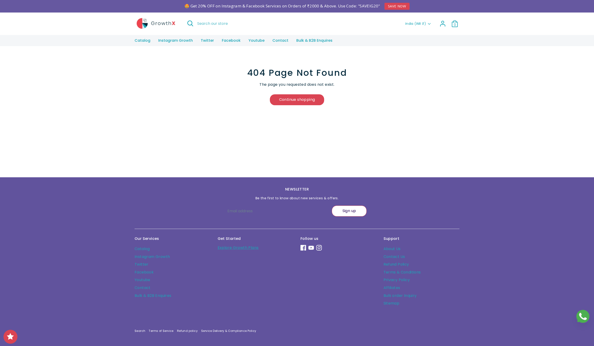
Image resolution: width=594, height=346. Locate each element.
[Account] (442, 23)
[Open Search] (190, 23)
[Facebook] (303, 248)
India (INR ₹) (415, 24)
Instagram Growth (175, 40)
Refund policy (187, 331)
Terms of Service (161, 331)
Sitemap (392, 303)
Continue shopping (297, 99)
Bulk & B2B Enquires (314, 40)
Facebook (231, 40)
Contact (280, 40)
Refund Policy (396, 264)
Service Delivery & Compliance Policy (228, 331)
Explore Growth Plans (238, 247)
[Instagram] (319, 248)
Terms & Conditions (402, 272)
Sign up (349, 210)
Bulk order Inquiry (400, 295)
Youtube (257, 40)
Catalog (142, 40)
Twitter (207, 40)
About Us (392, 248)
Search (140, 331)
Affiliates (392, 287)
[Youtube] (311, 248)
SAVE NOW (397, 6)
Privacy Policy (397, 280)
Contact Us (394, 256)
